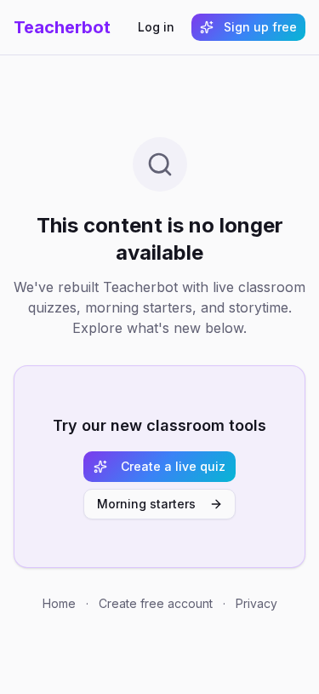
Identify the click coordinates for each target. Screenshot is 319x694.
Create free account (156, 603)
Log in (156, 27)
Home (59, 603)
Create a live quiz (173, 466)
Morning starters (146, 503)
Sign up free (260, 27)
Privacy (256, 603)
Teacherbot (62, 27)
